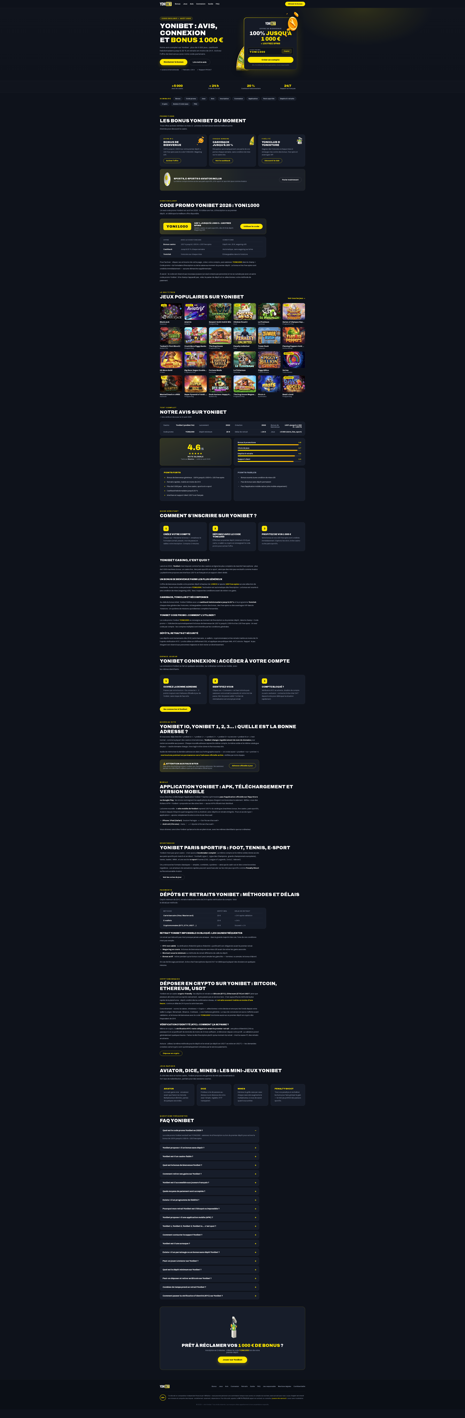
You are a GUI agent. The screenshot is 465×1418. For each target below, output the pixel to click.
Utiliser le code (251, 226)
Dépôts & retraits (287, 99)
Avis (192, 4)
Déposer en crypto (171, 1053)
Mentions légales (284, 1386)
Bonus (177, 4)
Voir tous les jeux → (296, 298)
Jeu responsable (269, 1386)
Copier (287, 51)
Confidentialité (299, 1386)
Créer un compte (270, 60)
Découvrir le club (272, 161)
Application (253, 99)
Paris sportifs (268, 99)
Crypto (164, 104)
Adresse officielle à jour (242, 766)
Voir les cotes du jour (172, 877)
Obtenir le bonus (295, 4)
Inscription (224, 99)
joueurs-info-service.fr (279, 1398)
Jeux (185, 4)
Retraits (244, 1386)
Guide (210, 4)
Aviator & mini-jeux (180, 104)
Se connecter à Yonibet (175, 709)
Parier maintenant (290, 180)
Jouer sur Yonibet (232, 1360)
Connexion (200, 4)
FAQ (217, 4)
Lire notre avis (199, 62)
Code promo (191, 99)
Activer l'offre (172, 161)
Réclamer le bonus (173, 62)
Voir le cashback (222, 161)
